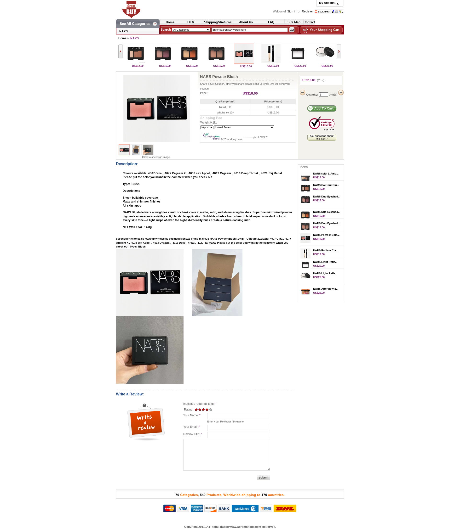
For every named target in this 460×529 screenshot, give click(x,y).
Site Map (294, 22)
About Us (246, 22)
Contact (309, 22)
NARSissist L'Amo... (326, 173)
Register (307, 11)
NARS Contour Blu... (326, 185)
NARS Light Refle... (325, 261)
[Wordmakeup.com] (139, 5)
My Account (327, 3)
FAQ (271, 22)
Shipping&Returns (217, 22)
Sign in (292, 11)
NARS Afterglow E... (325, 288)
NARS (123, 31)
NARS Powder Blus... (326, 234)
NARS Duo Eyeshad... (326, 196)
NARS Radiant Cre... (325, 250)
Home (170, 22)
